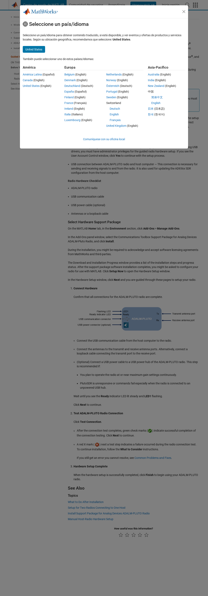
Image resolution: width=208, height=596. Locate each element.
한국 (151, 114)
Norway (111, 80)
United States (31, 85)
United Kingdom (116, 125)
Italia (67, 114)
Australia (153, 74)
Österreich (112, 85)
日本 (151, 108)
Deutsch (115, 108)
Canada (28, 80)
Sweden (111, 97)
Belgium (69, 74)
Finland (69, 97)
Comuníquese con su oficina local (104, 139)
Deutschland (72, 85)
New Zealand (156, 85)
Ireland (68, 108)
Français (115, 120)
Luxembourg (72, 120)
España (69, 91)
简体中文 (157, 97)
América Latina (32, 74)
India (151, 80)
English (114, 114)
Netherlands (114, 74)
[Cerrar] (184, 11)
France (68, 103)
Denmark (70, 80)
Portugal (111, 91)
